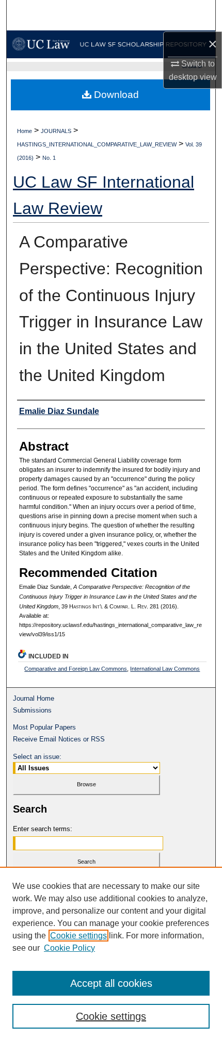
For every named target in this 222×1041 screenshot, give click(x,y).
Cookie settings (78, 935)
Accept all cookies (111, 983)
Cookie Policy (69, 948)
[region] (111, 954)
